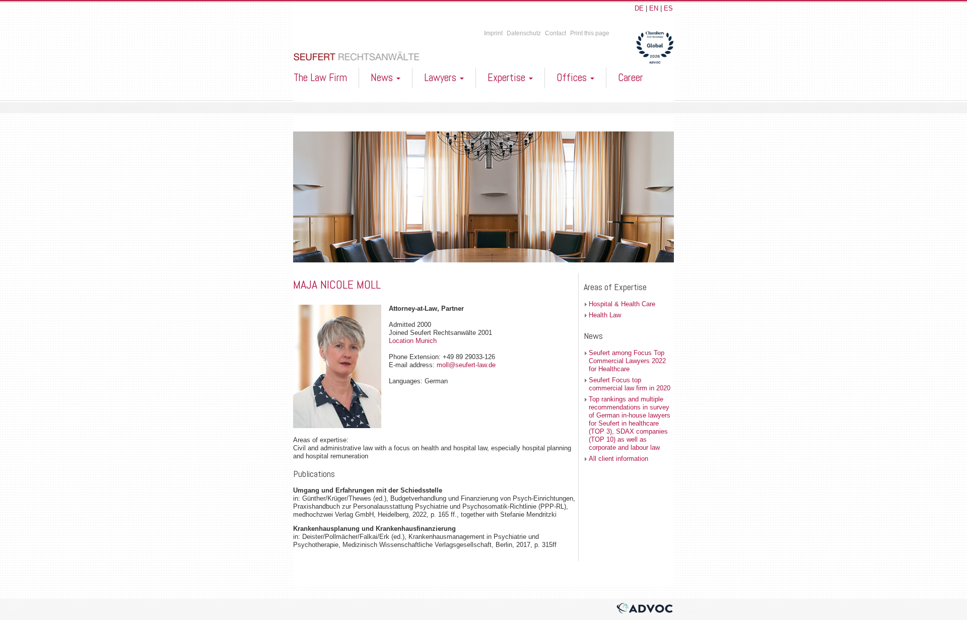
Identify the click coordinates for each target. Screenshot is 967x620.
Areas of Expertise (615, 287)
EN (653, 8)
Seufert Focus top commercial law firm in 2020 (629, 384)
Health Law (605, 315)
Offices (573, 77)
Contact (555, 33)
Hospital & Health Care (622, 304)
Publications (314, 473)
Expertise (508, 77)
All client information (618, 458)
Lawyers (441, 77)
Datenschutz (524, 33)
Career (630, 77)
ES (668, 8)
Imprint (493, 33)
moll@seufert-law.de (466, 365)
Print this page (589, 33)
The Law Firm (320, 77)
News (383, 77)
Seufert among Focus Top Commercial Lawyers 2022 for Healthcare (627, 361)
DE (639, 8)
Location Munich (413, 341)
